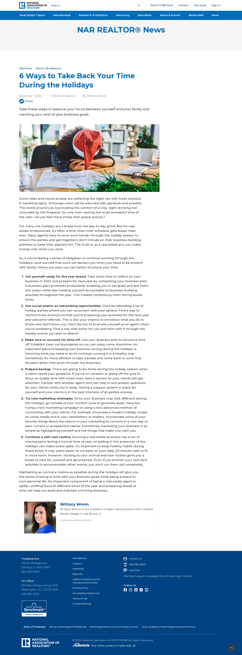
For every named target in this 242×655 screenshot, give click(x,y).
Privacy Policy (80, 587)
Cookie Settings (82, 603)
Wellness (25, 68)
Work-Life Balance (48, 68)
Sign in (216, 5)
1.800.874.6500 (137, 564)
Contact (183, 5)
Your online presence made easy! (113, 645)
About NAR (195, 15)
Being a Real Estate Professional (67, 626)
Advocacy (123, 15)
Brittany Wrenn (96, 96)
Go (138, 5)
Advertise (78, 568)
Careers (77, 563)
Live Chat (134, 570)
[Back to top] (231, 648)
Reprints (77, 573)
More (215, 15)
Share (29, 101)
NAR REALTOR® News (121, 29)
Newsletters (80, 558)
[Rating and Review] (34, 615)
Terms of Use (80, 598)
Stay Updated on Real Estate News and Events (168, 626)
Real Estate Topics (32, 15)
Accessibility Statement (86, 593)
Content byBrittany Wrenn (75, 520)
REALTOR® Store (162, 5)
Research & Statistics (93, 15)
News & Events (170, 15)
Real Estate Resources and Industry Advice (114, 626)
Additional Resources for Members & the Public (87, 581)
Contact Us (135, 558)
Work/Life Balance (64, 96)
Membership (62, 15)
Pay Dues (200, 5)
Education (145, 15)
